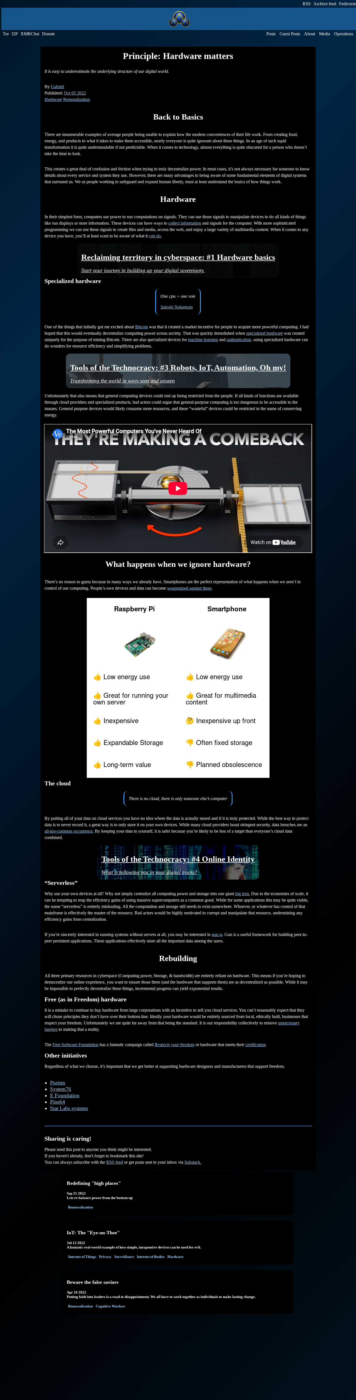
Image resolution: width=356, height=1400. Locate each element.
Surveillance (124, 1257)
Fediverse (347, 3)
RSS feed (114, 1162)
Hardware (53, 99)
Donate (48, 33)
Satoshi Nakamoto (176, 307)
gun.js (217, 934)
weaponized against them (189, 588)
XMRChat (30, 33)
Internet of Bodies (151, 1257)
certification (255, 1044)
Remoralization (76, 99)
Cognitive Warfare (110, 1306)
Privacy (105, 1257)
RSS (307, 3)
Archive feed (324, 3)
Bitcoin (141, 326)
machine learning (203, 339)
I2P (15, 33)
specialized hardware (264, 333)
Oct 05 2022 (75, 93)
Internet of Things (82, 1257)
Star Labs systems (69, 1108)
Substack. (192, 1162)
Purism (57, 1083)
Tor (6, 33)
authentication (239, 339)
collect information (184, 223)
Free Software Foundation (75, 1044)
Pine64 (57, 1102)
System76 (60, 1089)
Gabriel (57, 86)
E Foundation (65, 1095)
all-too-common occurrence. (69, 831)
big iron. (242, 893)
